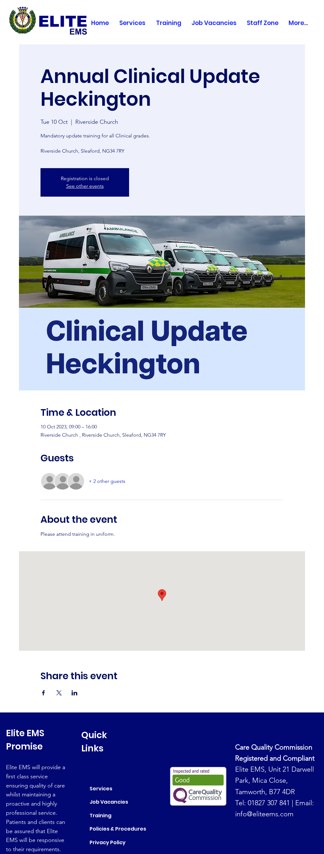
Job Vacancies (109, 802)
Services (101, 788)
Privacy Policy (108, 842)
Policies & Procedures (118, 828)
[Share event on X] (59, 692)
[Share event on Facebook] (43, 692)
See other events (85, 186)
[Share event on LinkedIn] (75, 692)
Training (100, 815)
